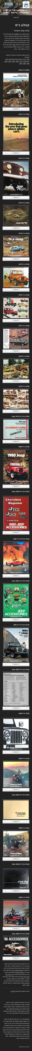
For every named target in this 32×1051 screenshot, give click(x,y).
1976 (7, 59)
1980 (17, 61)
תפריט (15, 17)
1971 (24, 59)
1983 (6, 61)
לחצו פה (13, 991)
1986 (20, 63)
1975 (10, 59)
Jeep (14, 44)
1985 (24, 63)
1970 (28, 59)
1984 (28, 63)
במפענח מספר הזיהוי (17, 970)
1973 (17, 59)
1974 (13, 59)
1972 (20, 59)
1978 (24, 61)
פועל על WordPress (24, 1046)
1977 (28, 61)
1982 (9, 61)
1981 (13, 61)
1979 (21, 61)
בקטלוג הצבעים (19, 972)
